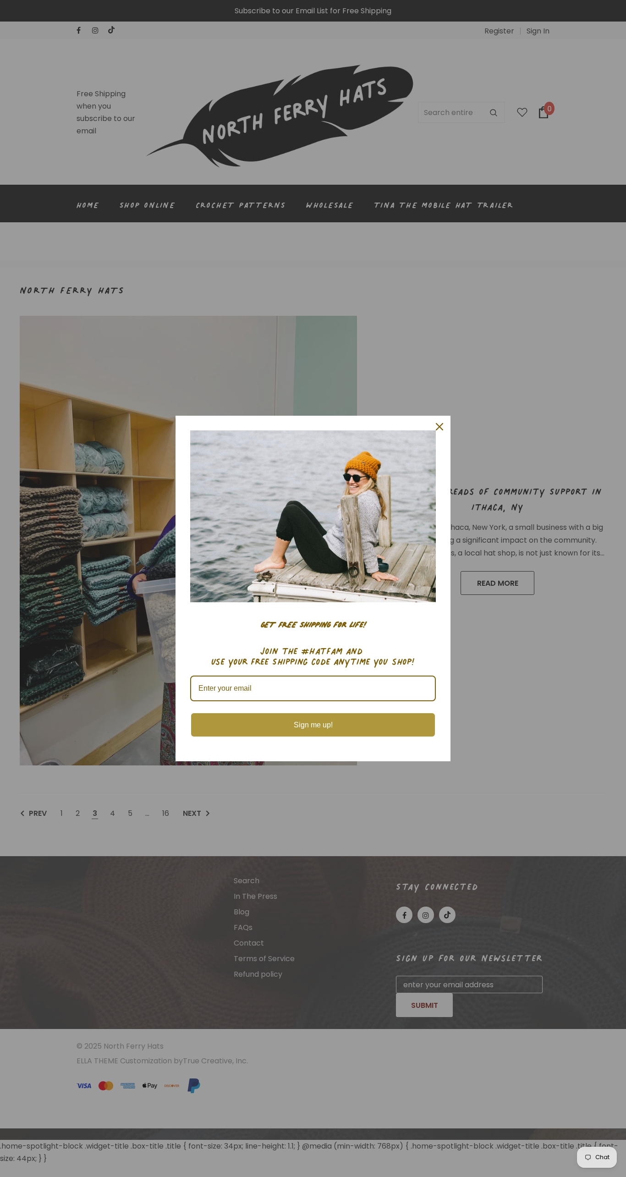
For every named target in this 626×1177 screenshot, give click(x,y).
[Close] (439, 427)
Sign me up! (313, 725)
